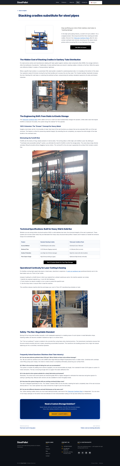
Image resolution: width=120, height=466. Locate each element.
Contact (47, 455)
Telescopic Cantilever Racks (81, 38)
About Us (72, 2)
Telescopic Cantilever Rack (29, 119)
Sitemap (101, 463)
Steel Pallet (23, 463)
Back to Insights (23, 10)
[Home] (29, 442)
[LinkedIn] (86, 452)
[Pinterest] (89, 452)
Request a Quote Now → (60, 414)
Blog (78, 2)
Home (57, 2)
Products (64, 2)
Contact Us (84, 2)
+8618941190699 (67, 446)
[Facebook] (82, 452)
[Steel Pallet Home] (22, 2)
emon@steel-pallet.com (66, 449)
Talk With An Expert (80, 47)
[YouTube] (79, 452)
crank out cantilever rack (74, 271)
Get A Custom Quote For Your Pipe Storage (60, 262)
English (94, 2)
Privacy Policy (94, 463)
